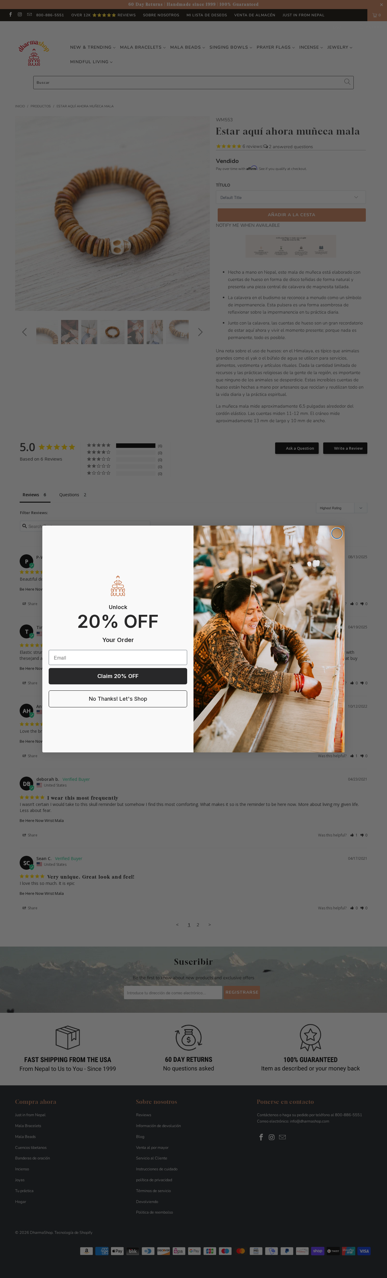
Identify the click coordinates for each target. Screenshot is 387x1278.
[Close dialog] (337, 533)
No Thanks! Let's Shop (118, 699)
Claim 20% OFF (117, 676)
